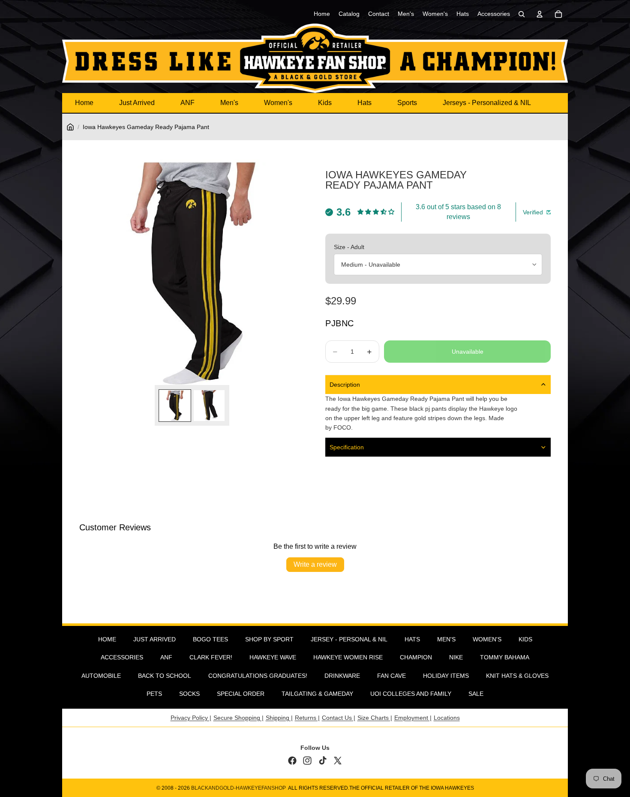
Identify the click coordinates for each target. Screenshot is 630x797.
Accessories (122, 657)
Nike (456, 657)
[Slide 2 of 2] (209, 405)
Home (84, 102)
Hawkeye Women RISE (348, 657)
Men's (229, 102)
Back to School (164, 675)
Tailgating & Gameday (317, 693)
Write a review (315, 564)
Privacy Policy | (191, 717)
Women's (278, 102)
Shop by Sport (269, 639)
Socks (189, 693)
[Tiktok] (323, 760)
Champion (416, 657)
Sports (407, 102)
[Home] (70, 127)
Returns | (307, 717)
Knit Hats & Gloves (517, 675)
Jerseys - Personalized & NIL (487, 102)
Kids (325, 102)
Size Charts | (374, 717)
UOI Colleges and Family (410, 693)
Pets (154, 693)
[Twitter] (338, 760)
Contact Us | (338, 717)
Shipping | (279, 717)
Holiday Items (446, 675)
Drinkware (342, 675)
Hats (364, 102)
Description (345, 384)
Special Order (240, 693)
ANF (187, 102)
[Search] (521, 14)
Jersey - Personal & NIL (349, 639)
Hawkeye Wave (272, 657)
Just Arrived (137, 102)
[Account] (539, 14)
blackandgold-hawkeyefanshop (238, 788)
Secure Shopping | (238, 717)
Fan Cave (391, 675)
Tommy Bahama (504, 657)
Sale (475, 693)
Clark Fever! (210, 657)
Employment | (413, 717)
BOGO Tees (210, 639)
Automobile (101, 675)
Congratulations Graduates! (257, 675)
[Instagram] (307, 760)
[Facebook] (292, 760)
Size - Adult (349, 247)
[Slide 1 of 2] (174, 405)
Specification (347, 447)
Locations (447, 717)
